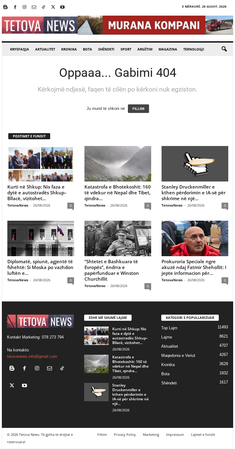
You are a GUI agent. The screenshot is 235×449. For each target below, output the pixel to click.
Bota (87, 49)
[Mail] (34, 7)
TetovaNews (17, 205)
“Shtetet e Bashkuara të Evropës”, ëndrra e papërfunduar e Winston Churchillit (111, 270)
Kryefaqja (19, 49)
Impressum (175, 434)
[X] (53, 7)
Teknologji (193, 49)
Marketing (151, 434)
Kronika (69, 49)
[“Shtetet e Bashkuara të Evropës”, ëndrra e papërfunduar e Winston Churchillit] (117, 238)
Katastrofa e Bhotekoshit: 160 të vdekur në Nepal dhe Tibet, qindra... (117, 192)
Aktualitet (45, 49)
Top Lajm (169, 328)
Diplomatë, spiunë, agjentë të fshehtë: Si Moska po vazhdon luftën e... (40, 267)
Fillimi (102, 434)
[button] (224, 49)
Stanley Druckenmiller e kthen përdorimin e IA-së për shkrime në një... (194, 192)
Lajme (166, 337)
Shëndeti (106, 49)
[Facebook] (15, 7)
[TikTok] (43, 7)
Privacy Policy (125, 434)
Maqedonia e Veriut (178, 355)
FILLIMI (138, 108)
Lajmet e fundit (203, 434)
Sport (126, 49)
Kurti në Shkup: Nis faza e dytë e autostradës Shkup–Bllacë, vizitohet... (37, 192)
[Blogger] (5, 7)
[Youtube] (62, 7)
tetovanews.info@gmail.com (32, 356)
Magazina (168, 49)
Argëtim (144, 49)
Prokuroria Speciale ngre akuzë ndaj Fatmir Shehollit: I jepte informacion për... (194, 267)
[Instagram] (24, 7)
